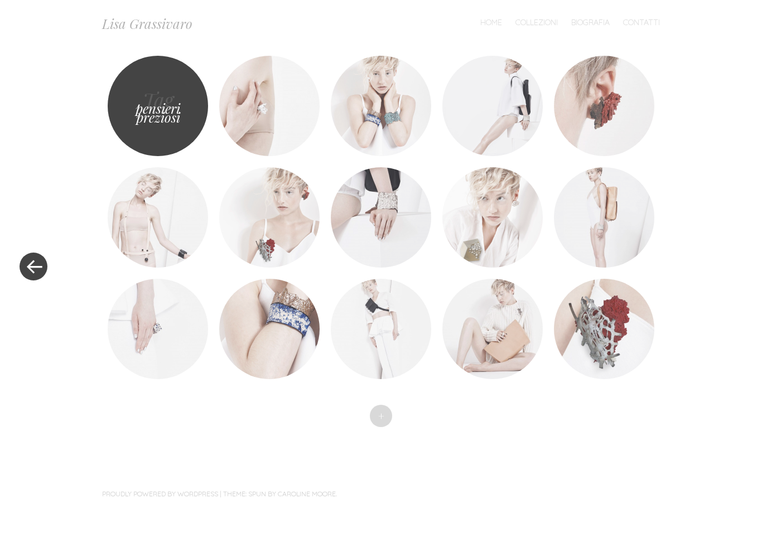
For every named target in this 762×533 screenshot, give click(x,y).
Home (491, 22)
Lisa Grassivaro (147, 23)
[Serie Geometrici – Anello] (269, 106)
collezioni (536, 22)
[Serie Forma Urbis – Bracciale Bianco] (492, 106)
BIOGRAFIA (590, 22)
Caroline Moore (307, 494)
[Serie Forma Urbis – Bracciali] (381, 106)
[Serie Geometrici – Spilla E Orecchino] (492, 217)
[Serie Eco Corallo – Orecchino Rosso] (604, 106)
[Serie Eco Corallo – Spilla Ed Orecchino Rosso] (269, 217)
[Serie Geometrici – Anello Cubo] (158, 329)
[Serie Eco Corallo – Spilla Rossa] (604, 329)
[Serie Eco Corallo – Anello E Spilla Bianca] (492, 329)
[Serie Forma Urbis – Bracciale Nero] (158, 217)
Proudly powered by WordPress (160, 494)
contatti (641, 22)
